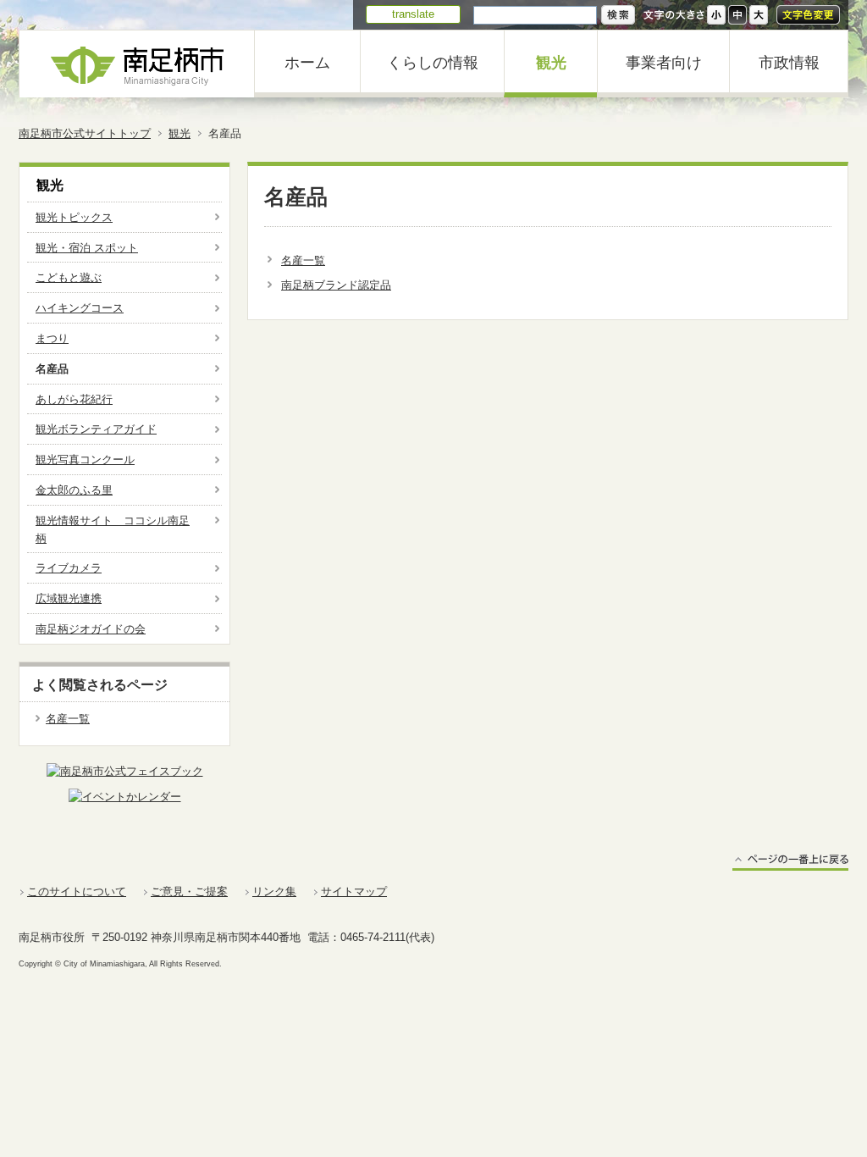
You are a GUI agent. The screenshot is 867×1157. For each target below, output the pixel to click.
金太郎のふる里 (74, 490)
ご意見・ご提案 (189, 891)
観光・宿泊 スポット (87, 247)
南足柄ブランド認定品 (336, 285)
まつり (52, 338)
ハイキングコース (80, 308)
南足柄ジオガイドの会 (91, 629)
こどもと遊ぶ (69, 277)
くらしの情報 (432, 62)
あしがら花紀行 (74, 399)
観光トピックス (74, 217)
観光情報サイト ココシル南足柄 (113, 529)
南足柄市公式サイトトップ (85, 133)
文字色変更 (808, 15)
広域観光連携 (69, 598)
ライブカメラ (69, 568)
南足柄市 (137, 63)
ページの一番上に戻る (790, 862)
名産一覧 (303, 260)
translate (413, 14)
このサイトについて (76, 891)
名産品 (52, 369)
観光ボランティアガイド (96, 429)
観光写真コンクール (85, 459)
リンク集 (274, 891)
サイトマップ (354, 891)
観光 (551, 62)
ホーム (307, 62)
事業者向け (664, 62)
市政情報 (789, 62)
